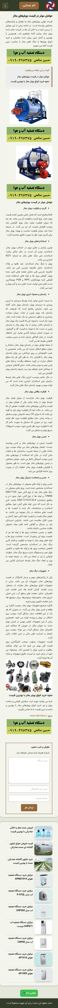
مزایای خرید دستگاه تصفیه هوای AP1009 (20, 972)
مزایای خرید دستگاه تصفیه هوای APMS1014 (20, 877)
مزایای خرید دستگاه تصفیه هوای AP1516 (20, 956)
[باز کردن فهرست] (5, 5)
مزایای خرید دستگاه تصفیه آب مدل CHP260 (20, 908)
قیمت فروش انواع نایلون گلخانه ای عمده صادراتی (21, 845)
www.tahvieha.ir (38, 716)
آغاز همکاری (29, 5)
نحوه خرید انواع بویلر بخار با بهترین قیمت (30, 81)
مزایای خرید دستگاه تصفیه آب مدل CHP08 (20, 940)
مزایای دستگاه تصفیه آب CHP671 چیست (21, 924)
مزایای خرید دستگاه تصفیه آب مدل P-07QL (20, 893)
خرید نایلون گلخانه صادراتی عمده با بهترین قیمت (20, 861)
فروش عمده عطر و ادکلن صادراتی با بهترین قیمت (21, 830)
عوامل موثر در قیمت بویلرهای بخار (33, 77)
